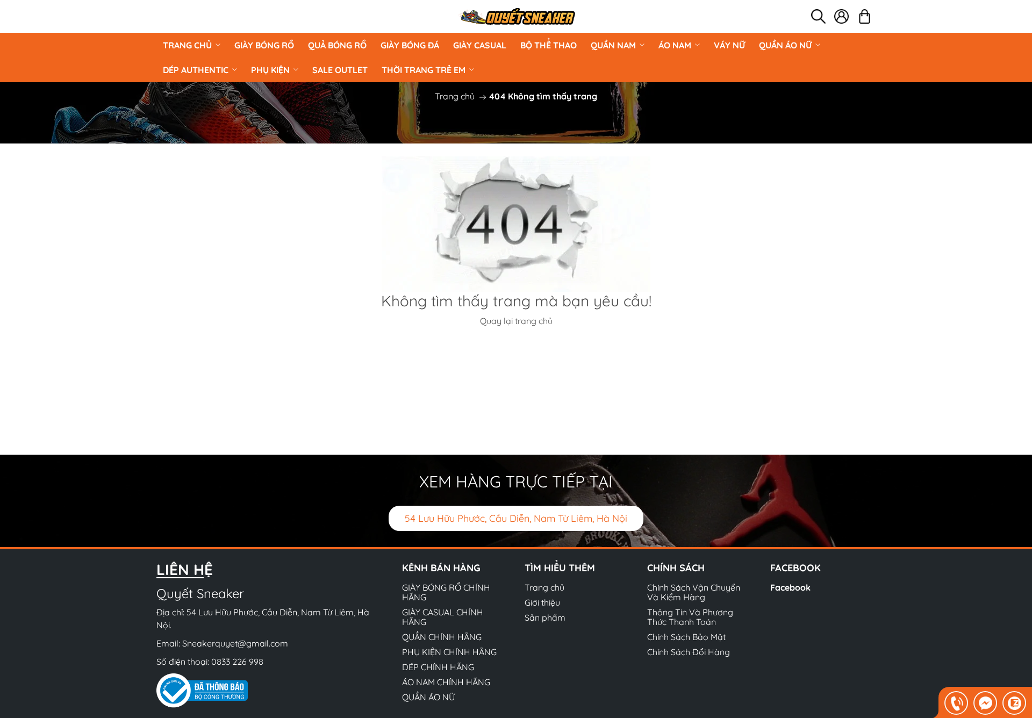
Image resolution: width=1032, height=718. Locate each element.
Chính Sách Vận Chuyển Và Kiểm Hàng (693, 592)
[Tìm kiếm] (818, 16)
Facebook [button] (795, 568)
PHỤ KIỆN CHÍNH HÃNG (449, 652)
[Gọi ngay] (956, 703)
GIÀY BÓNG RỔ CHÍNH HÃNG (446, 592)
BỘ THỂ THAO (548, 45)
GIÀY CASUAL (479, 45)
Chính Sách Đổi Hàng (688, 652)
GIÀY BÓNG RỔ (264, 45)
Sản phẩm (545, 617)
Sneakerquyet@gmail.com (235, 643)
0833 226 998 (237, 661)
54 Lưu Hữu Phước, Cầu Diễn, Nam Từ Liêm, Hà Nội (516, 518)
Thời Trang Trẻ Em (423, 69)
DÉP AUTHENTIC (195, 69)
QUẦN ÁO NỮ (785, 45)
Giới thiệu (542, 602)
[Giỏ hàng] (864, 16)
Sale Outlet (340, 69)
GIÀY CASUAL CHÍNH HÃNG (442, 617)
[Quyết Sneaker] (517, 16)
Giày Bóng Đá (410, 45)
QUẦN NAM (613, 45)
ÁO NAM (674, 45)
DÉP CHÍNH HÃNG (438, 667)
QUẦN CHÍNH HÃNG (442, 636)
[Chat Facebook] (985, 703)
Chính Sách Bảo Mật (686, 636)
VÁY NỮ (729, 45)
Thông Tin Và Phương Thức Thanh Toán (690, 617)
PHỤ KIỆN (270, 69)
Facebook (790, 587)
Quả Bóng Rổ (337, 45)
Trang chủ (187, 45)
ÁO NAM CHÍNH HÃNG (446, 682)
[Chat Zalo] (1014, 703)
